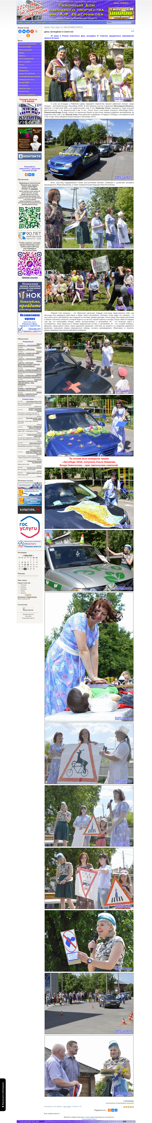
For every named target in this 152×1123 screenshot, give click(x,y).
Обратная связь (24, 88)
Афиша (21, 53)
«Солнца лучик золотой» (34, 467)
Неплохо (24, 589)
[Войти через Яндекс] (32, 31)
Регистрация (42, 22)
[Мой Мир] (33, 174)
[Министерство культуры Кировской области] (30, 495)
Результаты (22, 597)
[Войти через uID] (20, 31)
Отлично (23, 585)
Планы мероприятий (26, 59)
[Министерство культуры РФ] (30, 488)
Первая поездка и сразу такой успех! (34, 435)
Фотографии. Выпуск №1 (34, 401)
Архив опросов (32, 597)
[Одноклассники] (26, 174)
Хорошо (23, 587)
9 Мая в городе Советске (34, 473)
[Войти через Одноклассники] (28, 35)
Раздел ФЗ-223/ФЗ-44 (27, 73)
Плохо (23, 591)
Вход (33, 22)
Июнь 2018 (28, 555)
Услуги (21, 65)
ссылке (34, 189)
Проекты (22, 56)
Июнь (58, 27)
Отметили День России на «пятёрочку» (34, 461)
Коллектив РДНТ (25, 47)
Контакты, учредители (27, 94)
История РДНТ (24, 82)
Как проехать (23, 85)
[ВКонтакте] (29, 174)
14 (28, 564)
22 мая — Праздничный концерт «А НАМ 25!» (34, 427)
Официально (23, 71)
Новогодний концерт (35, 443)
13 (25, 564)
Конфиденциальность (27, 79)
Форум (27, 22)
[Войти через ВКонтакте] (24, 31)
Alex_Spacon (67, 1106)
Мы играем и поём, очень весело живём (34, 418)
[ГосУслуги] (30, 539)
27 (25, 569)
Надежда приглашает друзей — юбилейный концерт (35, 410)
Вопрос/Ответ (24, 91)
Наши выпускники (25, 50)
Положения (23, 68)
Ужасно (23, 593)
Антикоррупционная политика (29, 76)
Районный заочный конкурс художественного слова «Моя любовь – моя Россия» (34, 452)
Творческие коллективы (27, 44)
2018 (52, 27)
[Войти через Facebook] (28, 31)
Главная (20, 22)
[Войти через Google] (36, 31)
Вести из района (25, 62)
